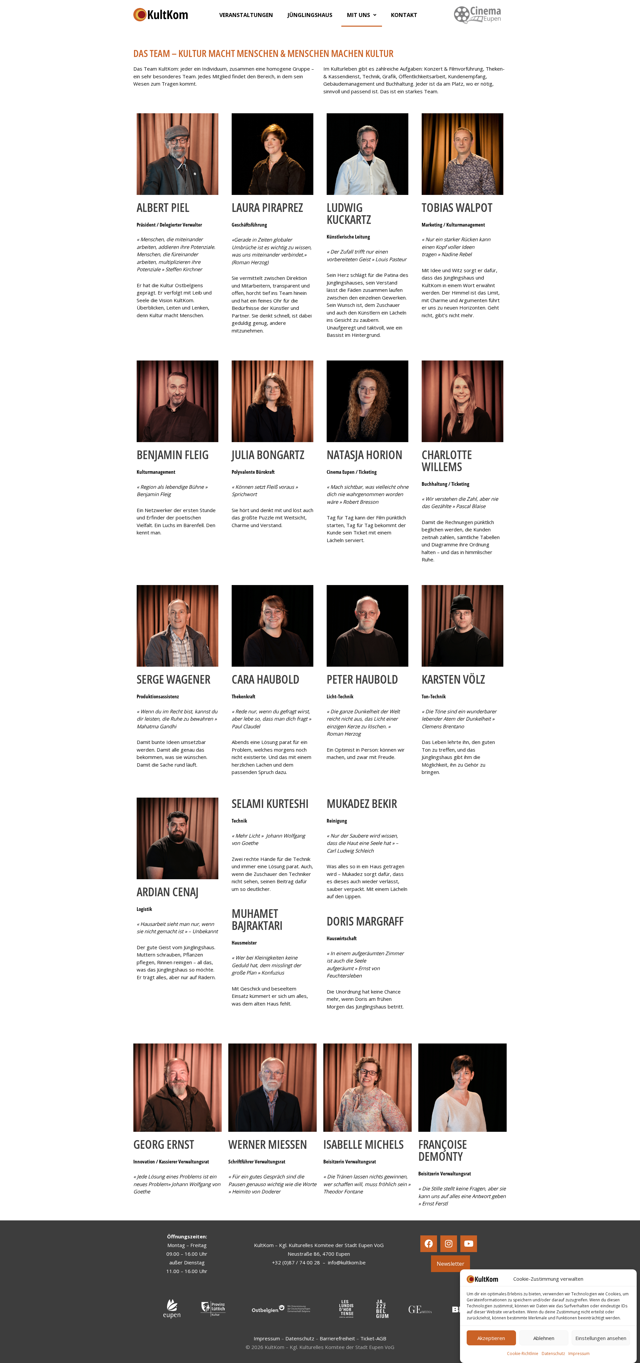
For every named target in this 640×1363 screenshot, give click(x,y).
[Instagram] (448, 1243)
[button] (361, 15)
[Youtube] (468, 1243)
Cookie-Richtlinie (522, 1353)
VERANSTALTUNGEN (246, 15)
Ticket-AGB (373, 1338)
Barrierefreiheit (337, 1338)
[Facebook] (428, 1243)
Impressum (579, 1353)
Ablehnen (543, 1338)
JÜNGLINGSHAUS (310, 15)
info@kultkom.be (347, 1262)
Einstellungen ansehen (600, 1338)
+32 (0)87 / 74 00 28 (296, 1262)
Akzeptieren (491, 1338)
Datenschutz (553, 1353)
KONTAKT (404, 15)
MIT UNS (358, 15)
